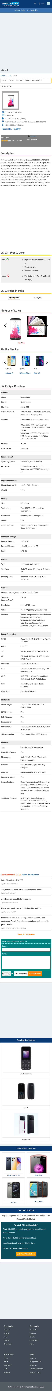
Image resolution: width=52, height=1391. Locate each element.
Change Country (35, 1372)
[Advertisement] (26, 40)
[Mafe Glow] (38, 1153)
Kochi (5, 1369)
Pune (5, 1337)
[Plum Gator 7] (38, 1179)
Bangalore (7, 1330)
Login (42, 3)
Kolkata (32, 1337)
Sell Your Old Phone (26, 1210)
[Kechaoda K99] (26, 1044)
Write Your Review (30, 874)
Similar (11, 80)
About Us (33, 1358)
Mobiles (3, 76)
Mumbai (6, 1333)
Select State (35, 3)
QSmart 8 (9, 373)
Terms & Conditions (36, 1369)
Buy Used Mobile (32, 10)
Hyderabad (7, 1344)
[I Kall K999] (13, 1179)
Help (31, 1362)
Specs (27, 80)
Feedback (37, 1362)
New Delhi (33, 1330)
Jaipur (32, 1344)
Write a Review (32, 140)
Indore (6, 1362)
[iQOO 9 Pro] (26, 1112)
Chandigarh (7, 1365)
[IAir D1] (26, 1078)
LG (10, 76)
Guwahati (7, 1372)
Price (3, 80)
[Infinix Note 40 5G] (13, 1153)
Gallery (19, 80)
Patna (6, 1358)
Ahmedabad (34, 1340)
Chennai (6, 1340)
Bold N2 (37, 373)
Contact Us (33, 1365)
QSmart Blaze (25, 373)
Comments (36, 80)
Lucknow (33, 1333)
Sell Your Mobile (20, 10)
